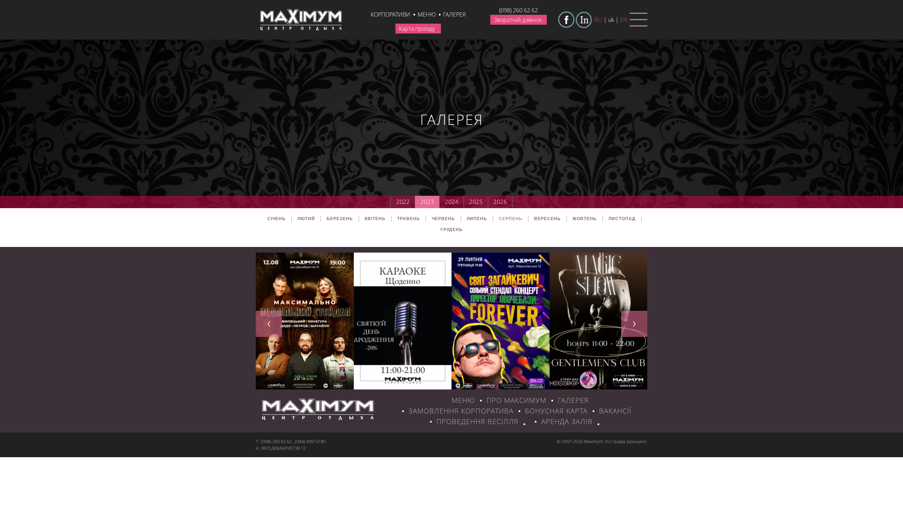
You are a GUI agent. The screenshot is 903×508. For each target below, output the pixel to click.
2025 (476, 202)
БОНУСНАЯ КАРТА (556, 411)
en (624, 20)
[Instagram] (584, 20)
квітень (375, 218)
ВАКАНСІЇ (615, 411)
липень (477, 218)
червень (443, 218)
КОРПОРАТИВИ (390, 14)
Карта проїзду (417, 28)
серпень (510, 218)
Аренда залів (567, 421)
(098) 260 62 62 (518, 10)
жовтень (584, 218)
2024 (451, 202)
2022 (403, 202)
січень (276, 218)
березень (340, 218)
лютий (306, 218)
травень (408, 218)
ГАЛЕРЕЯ (573, 400)
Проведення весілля (477, 421)
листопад (622, 218)
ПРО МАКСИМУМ (516, 400)
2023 (427, 202)
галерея (454, 14)
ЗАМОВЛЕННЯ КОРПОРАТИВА (461, 411)
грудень (452, 229)
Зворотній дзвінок (518, 20)
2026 (500, 202)
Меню (427, 14)
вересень (547, 218)
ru (598, 20)
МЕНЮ (463, 400)
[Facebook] (566, 20)
